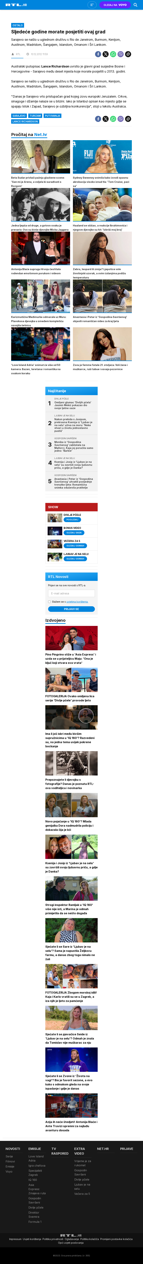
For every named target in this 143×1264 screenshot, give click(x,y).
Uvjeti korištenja (32, 1239)
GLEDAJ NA (110, 4)
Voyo (9, 1171)
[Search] (135, 5)
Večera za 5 (82, 1193)
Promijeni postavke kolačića (116, 1239)
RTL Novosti (58, 577)
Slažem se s (70, 601)
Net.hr (40, 134)
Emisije (10, 1166)
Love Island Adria (36, 1158)
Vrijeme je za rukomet (82, 1163)
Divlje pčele (35, 1207)
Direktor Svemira (33, 1214)
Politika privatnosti (53, 1239)
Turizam (35, 115)
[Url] (128, 54)
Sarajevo (19, 115)
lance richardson (25, 121)
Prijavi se (71, 609)
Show (53, 507)
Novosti (13, 1149)
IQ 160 (32, 1180)
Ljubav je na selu (82, 1186)
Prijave (126, 1149)
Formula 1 (35, 1221)
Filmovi (10, 1161)
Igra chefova (36, 1165)
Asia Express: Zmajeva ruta (37, 1189)
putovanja (52, 115)
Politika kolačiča (89, 1239)
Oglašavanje (72, 1239)
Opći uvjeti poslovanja (71, 1242)
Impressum (15, 1239)
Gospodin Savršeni (34, 1200)
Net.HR (103, 1149)
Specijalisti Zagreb (35, 1173)
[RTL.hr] (16, 5)
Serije (9, 1156)
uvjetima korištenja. (77, 601)
